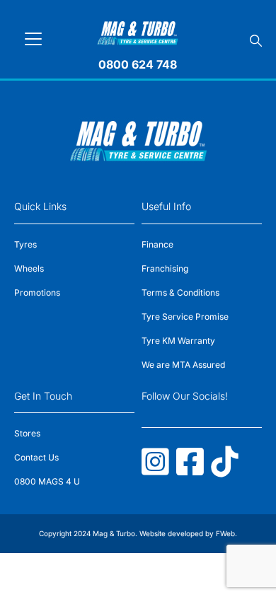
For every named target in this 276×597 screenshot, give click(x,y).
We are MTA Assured (183, 364)
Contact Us (36, 457)
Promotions (37, 292)
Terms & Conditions (180, 292)
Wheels (29, 268)
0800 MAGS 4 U (47, 481)
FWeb (225, 533)
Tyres (25, 244)
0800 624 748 (137, 64)
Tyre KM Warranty (178, 340)
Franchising (165, 268)
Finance (157, 244)
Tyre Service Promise (185, 316)
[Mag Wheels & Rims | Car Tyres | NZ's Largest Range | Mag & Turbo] (137, 31)
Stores (27, 433)
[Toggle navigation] (33, 38)
